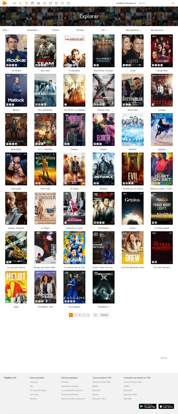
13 (95, 315)
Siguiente (104, 315)
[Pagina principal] (5, 5)
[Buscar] (173, 3)
